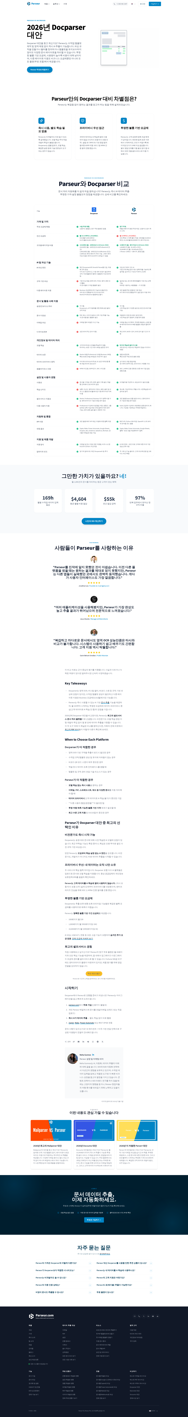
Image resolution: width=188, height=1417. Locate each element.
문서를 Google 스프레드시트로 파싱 (108, 1380)
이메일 (64, 1330)
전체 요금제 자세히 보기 (82, 938)
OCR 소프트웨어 (34, 1391)
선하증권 (65, 1352)
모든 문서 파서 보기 (69, 1356)
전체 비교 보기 (135, 1398)
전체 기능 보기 (34, 1394)
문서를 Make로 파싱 (102, 1391)
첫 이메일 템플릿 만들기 (104, 1337)
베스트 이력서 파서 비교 (138, 1383)
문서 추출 (105, 702)
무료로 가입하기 (93, 1220)
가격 (65, 4)
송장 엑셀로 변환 (68, 1380)
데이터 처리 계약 (135, 1334)
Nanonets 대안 (135, 1391)
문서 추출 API (100, 1349)
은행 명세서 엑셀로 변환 (70, 1376)
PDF (63, 1334)
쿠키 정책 (133, 1341)
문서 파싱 (32, 1380)
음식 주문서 (66, 1349)
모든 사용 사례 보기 (69, 1360)
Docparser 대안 (135, 1387)
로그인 (142, 4)
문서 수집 (32, 1376)
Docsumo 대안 (134, 1394)
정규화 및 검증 (34, 1383)
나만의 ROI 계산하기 (94, 521)
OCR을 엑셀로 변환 (68, 1387)
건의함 (31, 1349)
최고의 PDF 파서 (72, 729)
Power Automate (87, 1023)
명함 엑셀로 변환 (68, 1383)
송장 (63, 1337)
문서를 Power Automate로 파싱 (106, 1387)
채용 (30, 1345)
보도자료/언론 (33, 1360)
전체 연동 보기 (101, 1398)
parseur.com (74, 1005)
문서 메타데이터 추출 (103, 1345)
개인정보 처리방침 (136, 1337)
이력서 (64, 1345)
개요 (30, 1330)
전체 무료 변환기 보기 (69, 1398)
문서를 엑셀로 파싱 (102, 1376)
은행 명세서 (66, 1341)
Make (77, 1023)
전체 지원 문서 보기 (102, 1356)
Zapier (71, 1023)
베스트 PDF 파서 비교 (137, 1380)
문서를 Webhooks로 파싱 (104, 1394)
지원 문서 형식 (101, 1341)
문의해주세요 (105, 1254)
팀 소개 (31, 1341)
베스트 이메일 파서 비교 (138, 1376)
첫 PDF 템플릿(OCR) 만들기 (105, 1334)
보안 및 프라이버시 (102, 1352)
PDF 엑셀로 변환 (67, 1391)
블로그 (31, 1352)
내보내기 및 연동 (34, 1387)
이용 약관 (133, 1330)
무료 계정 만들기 (94, 973)
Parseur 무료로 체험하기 (39, 69)
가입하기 (154, 4)
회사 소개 (32, 1337)
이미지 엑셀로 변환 (68, 1394)
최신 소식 (32, 1356)
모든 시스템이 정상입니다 (39, 1364)
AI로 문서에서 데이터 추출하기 (106, 1330)
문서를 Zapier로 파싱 (103, 1383)
